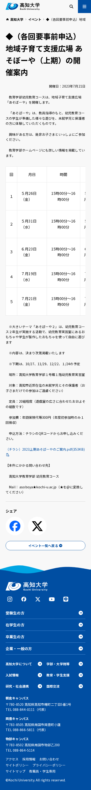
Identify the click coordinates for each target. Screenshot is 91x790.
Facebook (24, 599)
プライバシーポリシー (49, 765)
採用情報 (29, 759)
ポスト (37, 526)
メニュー (84, 6)
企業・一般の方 (19, 648)
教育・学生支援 (58, 675)
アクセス (12, 759)
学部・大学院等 (58, 664)
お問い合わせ (49, 759)
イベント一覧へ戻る (43, 545)
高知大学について (19, 664)
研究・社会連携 (17, 686)
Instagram (10, 599)
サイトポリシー (17, 765)
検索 (71, 6)
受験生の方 (15, 613)
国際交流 (53, 686)
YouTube (52, 599)
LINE (66, 599)
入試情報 (12, 675)
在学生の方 (15, 625)
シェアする (15, 526)
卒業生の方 (15, 636)
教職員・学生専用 (42, 771)
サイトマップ (15, 771)
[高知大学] (23, 6)
